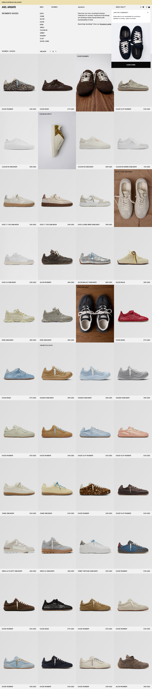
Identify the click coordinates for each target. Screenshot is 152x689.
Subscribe (130, 65)
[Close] (148, 12)
